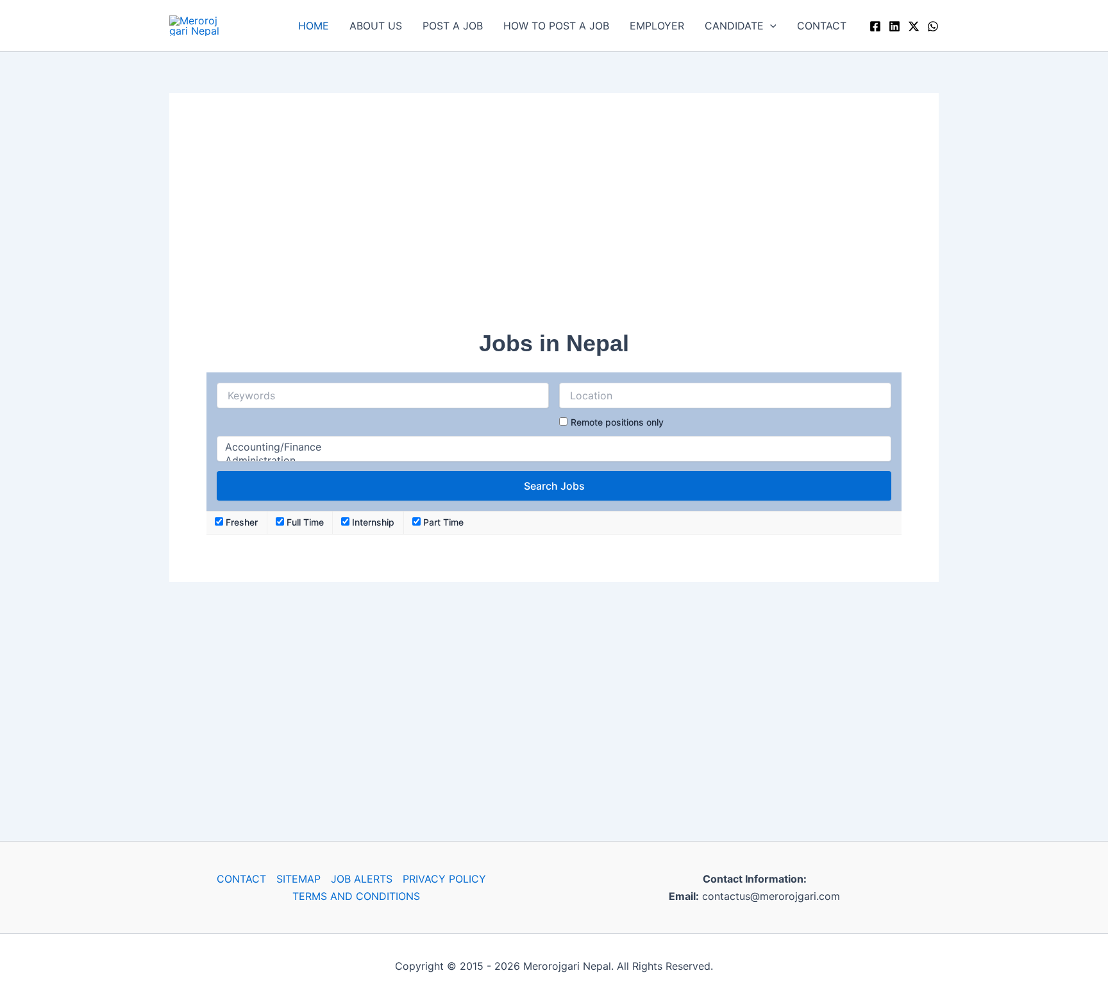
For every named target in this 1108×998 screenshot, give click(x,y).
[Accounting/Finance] (554, 447)
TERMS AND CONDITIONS (356, 896)
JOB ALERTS (361, 878)
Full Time (304, 522)
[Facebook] (875, 26)
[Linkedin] (894, 26)
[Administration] (554, 460)
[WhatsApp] (933, 26)
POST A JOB (453, 25)
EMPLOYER (657, 25)
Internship (371, 522)
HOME (313, 25)
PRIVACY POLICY (444, 878)
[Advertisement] (554, 220)
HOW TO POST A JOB (556, 25)
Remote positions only (617, 422)
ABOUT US (375, 25)
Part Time (442, 522)
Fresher (240, 522)
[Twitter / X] (913, 26)
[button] (770, 25)
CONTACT (821, 25)
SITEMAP (298, 878)
